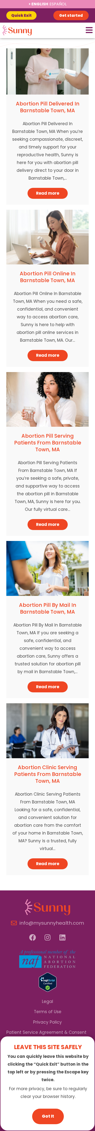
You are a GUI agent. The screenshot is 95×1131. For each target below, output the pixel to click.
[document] (47, 565)
